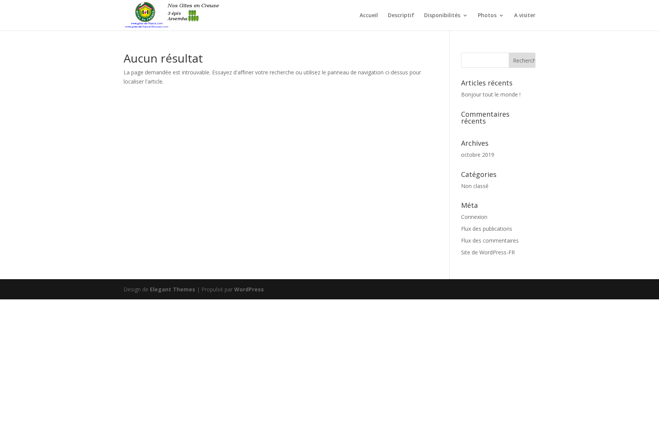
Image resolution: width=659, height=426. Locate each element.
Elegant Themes (172, 289)
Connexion (474, 216)
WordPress (249, 289)
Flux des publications (486, 228)
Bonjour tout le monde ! (491, 94)
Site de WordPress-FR (488, 252)
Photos (487, 16)
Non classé (475, 186)
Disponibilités (442, 16)
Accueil (369, 16)
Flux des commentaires (490, 240)
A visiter (524, 16)
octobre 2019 (477, 154)
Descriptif (401, 16)
